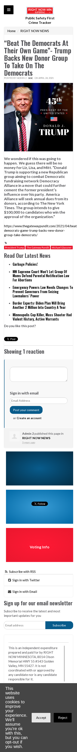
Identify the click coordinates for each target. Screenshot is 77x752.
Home (11, 31)
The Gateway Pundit (38, 247)
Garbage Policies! (25, 264)
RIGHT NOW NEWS (34, 31)
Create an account (29, 418)
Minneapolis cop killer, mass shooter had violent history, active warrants (42, 317)
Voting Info (39, 547)
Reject (62, 717)
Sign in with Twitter (26, 580)
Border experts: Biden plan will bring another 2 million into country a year (39, 305)
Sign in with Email (24, 591)
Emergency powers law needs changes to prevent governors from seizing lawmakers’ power (43, 291)
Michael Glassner (62, 247)
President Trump (14, 247)
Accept (41, 717)
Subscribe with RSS (22, 571)
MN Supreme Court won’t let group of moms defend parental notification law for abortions (41, 276)
